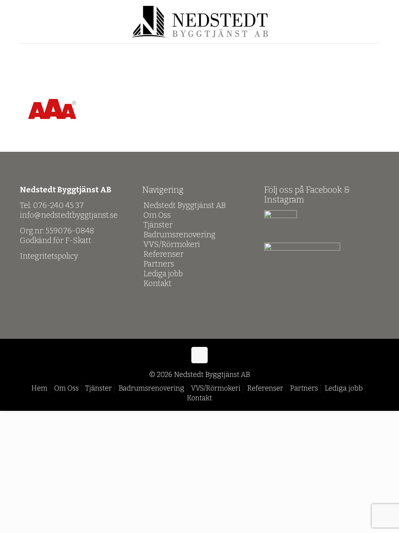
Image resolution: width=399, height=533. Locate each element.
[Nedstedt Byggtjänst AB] (199, 21)
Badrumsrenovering (179, 234)
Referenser (163, 254)
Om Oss (157, 215)
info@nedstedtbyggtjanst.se (69, 215)
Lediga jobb (163, 273)
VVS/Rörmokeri (171, 244)
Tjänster (158, 224)
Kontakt (157, 283)
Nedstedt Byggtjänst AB (184, 205)
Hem (39, 388)
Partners (158, 263)
